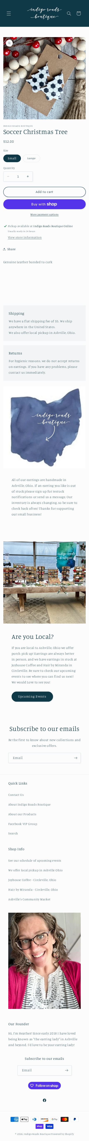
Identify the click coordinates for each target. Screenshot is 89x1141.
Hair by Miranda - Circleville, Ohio (33, 889)
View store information (25, 237)
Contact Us (16, 794)
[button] (8, 13)
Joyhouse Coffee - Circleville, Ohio (32, 880)
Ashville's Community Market (29, 899)
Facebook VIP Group (22, 824)
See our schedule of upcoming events (34, 860)
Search (13, 833)
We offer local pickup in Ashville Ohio (35, 870)
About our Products (22, 814)
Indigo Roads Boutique (37, 1134)
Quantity (9, 168)
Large (33, 159)
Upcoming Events (32, 696)
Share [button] (11, 249)
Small (12, 158)
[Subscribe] (76, 758)
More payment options (44, 214)
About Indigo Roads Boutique (29, 804)
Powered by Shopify (62, 1134)
